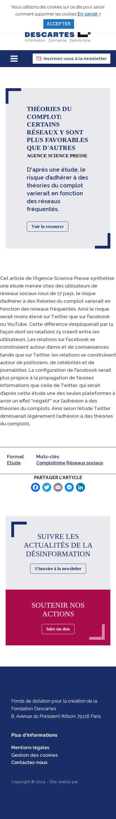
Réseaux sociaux (84, 463)
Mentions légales (30, 747)
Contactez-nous (29, 762)
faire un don (58, 629)
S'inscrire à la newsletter (58, 568)
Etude (14, 463)
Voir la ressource (48, 226)
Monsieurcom (26, 788)
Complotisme (50, 463)
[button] (71, 59)
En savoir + (89, 14)
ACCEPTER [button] (59, 23)
